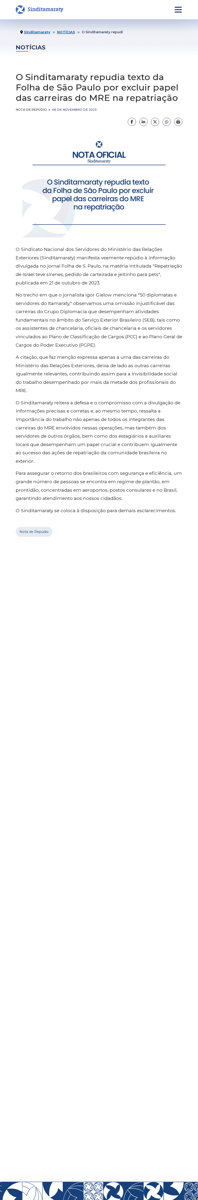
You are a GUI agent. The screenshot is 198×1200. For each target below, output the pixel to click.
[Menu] (178, 9)
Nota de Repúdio (34, 532)
